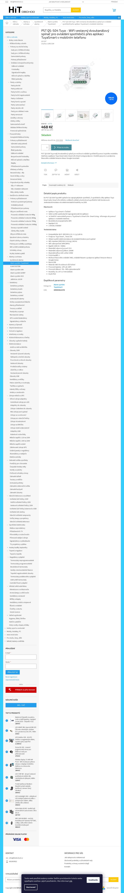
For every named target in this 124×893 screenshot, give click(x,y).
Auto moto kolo (12, 635)
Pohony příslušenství (18, 59)
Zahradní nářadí (15, 476)
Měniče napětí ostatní (17, 444)
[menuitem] (11, 18)
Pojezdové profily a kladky (20, 182)
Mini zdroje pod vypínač (18, 412)
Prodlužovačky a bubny (18, 366)
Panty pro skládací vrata (19, 111)
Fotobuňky (15, 69)
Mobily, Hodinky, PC (14, 631)
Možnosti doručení (72, 140)
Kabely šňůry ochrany (17, 389)
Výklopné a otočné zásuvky (20, 357)
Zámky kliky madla (17, 231)
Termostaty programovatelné (21, 564)
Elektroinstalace (15, 344)
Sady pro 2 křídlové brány (20, 50)
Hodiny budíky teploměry (18, 547)
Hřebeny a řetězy (16, 169)
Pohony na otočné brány (19, 47)
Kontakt (67, 867)
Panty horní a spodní (18, 102)
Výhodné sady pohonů (19, 144)
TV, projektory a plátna (18, 544)
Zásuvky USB (14, 376)
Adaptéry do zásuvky (18, 405)
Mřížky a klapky (15, 599)
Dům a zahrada (12, 37)
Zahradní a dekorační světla (20, 486)
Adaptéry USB (15, 431)
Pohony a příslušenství (18, 140)
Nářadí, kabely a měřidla (15, 641)
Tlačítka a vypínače (17, 386)
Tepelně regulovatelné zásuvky (21, 573)
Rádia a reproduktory (17, 528)
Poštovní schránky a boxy (19, 473)
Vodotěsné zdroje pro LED (19, 402)
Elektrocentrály (15, 457)
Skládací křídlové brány (18, 127)
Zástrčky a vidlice (16, 370)
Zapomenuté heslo (12, 680)
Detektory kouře (16, 289)
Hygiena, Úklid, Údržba (17, 618)
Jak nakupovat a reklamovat (59, 2)
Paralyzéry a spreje (17, 311)
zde (70, 881)
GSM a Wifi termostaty (18, 580)
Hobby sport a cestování (16, 628)
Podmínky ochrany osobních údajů (76, 863)
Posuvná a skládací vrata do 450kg (23, 218)
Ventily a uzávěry (16, 470)
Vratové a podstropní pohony (21, 202)
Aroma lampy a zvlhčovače (19, 593)
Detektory (13, 282)
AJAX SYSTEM (15, 266)
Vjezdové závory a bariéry (19, 237)
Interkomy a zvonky (16, 334)
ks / (21, 705)
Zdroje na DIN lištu (16, 425)
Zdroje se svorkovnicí (18, 415)
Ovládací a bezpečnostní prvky (22, 63)
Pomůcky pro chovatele (18, 463)
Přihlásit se (13, 672)
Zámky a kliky (15, 121)
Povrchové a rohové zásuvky (20, 360)
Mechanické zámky (16, 315)
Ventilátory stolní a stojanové (20, 602)
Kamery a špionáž (15, 324)
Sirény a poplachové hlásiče (20, 302)
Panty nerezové (16, 114)
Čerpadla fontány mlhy (18, 467)
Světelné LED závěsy (17, 512)
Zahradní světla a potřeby (18, 460)
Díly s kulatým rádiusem (19, 189)
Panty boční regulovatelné (20, 95)
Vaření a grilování (15, 615)
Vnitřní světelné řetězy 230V (20, 502)
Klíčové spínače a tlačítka (21, 76)
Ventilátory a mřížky (17, 379)
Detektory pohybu (17, 286)
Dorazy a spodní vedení (19, 228)
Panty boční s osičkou (19, 92)
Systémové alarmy (16, 260)
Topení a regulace (15, 551)
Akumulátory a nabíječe (18, 454)
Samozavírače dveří (17, 124)
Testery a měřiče (16, 480)
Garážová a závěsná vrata (19, 195)
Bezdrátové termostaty (19, 567)
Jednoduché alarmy (17, 299)
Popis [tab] (45, 185)
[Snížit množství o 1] (50, 148)
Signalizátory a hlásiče (18, 321)
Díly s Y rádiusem (17, 185)
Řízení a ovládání (16, 605)
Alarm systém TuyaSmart (19, 263)
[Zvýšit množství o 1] (50, 146)
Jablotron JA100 (16, 279)
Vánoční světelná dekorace (19, 521)
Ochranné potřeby (16, 483)
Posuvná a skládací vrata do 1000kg (24, 224)
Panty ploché (15, 85)
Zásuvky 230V (15, 350)
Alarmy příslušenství (17, 305)
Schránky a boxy (16, 250)
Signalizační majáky (19, 72)
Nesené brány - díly (17, 173)
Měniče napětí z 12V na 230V (20, 437)
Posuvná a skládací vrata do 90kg (23, 215)
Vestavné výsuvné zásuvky (20, 354)
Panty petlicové (16, 89)
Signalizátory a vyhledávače (20, 541)
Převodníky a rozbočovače (19, 534)
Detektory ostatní (16, 295)
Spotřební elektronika (17, 525)
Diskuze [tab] (71, 185)
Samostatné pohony (18, 56)
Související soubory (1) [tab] (57, 185)
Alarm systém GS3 (17, 276)
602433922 (13, 861)
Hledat (76, 10)
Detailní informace (47, 163)
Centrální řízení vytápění (18, 583)
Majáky (13, 163)
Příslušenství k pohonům (20, 166)
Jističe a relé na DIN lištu (18, 347)
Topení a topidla (16, 554)
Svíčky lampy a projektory (19, 518)
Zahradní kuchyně (16, 489)
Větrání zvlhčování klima (17, 586)
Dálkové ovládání (18, 66)
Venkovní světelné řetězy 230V (21, 505)
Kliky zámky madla (17, 192)
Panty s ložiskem (17, 98)
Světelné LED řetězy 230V (19, 499)
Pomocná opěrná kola (18, 131)
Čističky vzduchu (16, 609)
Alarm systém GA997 (17, 273)
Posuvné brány (15, 134)
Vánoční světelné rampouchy (20, 515)
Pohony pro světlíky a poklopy (21, 244)
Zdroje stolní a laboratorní (19, 428)
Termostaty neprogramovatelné (22, 560)
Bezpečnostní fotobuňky (20, 156)
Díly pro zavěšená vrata (18, 211)
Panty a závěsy (15, 82)
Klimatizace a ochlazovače (19, 589)
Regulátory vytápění (17, 557)
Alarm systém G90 (16, 269)
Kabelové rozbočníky (18, 434)
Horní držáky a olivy (17, 176)
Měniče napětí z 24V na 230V (20, 441)
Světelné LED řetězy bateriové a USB (23, 509)
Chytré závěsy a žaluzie (18, 240)
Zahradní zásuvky (16, 492)
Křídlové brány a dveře (18, 43)
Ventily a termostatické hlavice (21, 570)
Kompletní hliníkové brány (19, 137)
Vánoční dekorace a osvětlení (20, 496)
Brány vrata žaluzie (16, 40)
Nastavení (30, 887)
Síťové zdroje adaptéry (18, 399)
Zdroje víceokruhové (18, 421)
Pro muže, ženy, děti (14, 638)
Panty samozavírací (18, 105)
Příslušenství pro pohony (20, 208)
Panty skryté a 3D (17, 108)
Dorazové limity (16, 179)
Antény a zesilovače (17, 392)
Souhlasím (93, 880)
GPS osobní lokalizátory (18, 318)
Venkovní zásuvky (16, 363)
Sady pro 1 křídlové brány (20, 53)
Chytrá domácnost (16, 328)
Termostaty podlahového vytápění (23, 576)
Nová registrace (11, 677)
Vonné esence (15, 612)
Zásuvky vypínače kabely (18, 341)
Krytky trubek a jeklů (17, 253)
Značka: (47, 44)
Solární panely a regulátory (19, 450)
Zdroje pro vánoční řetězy (19, 418)
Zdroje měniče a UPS (16, 395)
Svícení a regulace (15, 331)
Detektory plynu (16, 292)
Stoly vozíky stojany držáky (19, 625)
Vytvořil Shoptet (112, 888)
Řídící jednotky (17, 79)
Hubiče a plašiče (15, 622)
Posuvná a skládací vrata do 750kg (23, 221)
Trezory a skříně (16, 308)
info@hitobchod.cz (16, 858)
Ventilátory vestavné (17, 596)
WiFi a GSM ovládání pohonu (20, 247)
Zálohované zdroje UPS (18, 447)
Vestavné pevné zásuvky (19, 373)
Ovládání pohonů (17, 205)
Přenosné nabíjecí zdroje (19, 538)
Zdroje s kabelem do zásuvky (21, 408)
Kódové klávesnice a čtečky (19, 337)
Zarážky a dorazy (16, 118)
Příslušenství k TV (16, 531)
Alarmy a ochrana (15, 257)
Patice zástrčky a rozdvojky (20, 383)
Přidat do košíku (63, 147)
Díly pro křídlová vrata (18, 234)
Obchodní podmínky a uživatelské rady (78, 860)
